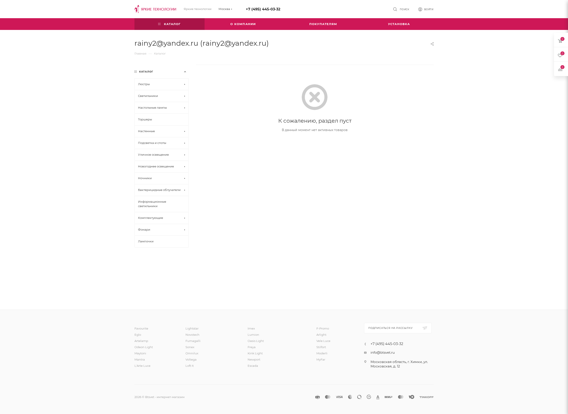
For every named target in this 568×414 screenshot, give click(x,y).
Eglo (137, 334)
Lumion (253, 334)
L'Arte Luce (142, 365)
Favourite (141, 328)
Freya (252, 347)
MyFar (320, 359)
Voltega (191, 359)
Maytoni (140, 353)
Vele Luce (323, 341)
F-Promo (322, 328)
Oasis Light (256, 341)
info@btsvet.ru (383, 352)
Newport (254, 359)
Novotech (192, 334)
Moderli (321, 353)
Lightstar (192, 328)
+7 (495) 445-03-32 (263, 9)
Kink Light (255, 353)
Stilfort (321, 347)
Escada (253, 365)
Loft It (189, 365)
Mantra (139, 359)
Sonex (189, 347)
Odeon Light (143, 347)
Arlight (321, 334)
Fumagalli (193, 341)
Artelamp (141, 341)
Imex (251, 328)
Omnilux (191, 353)
